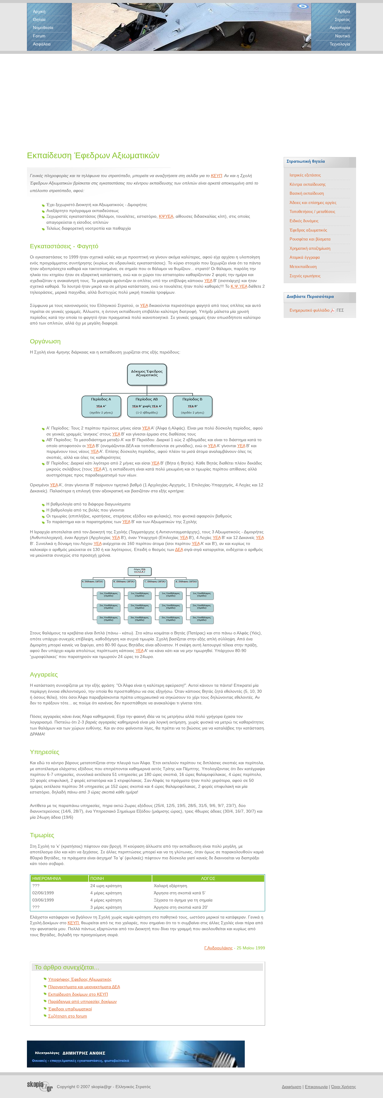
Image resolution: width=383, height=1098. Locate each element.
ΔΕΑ (179, 549)
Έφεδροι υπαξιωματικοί (70, 1008)
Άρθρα (344, 11)
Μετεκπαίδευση (303, 266)
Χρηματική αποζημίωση (310, 248)
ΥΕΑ (208, 280)
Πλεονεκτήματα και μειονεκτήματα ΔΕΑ (84, 986)
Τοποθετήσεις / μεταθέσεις (312, 211)
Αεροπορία (340, 27)
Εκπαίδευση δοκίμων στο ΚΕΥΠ (78, 994)
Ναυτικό (342, 35)
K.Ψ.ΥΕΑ (239, 286)
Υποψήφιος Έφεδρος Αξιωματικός (80, 979)
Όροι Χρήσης (343, 1086)
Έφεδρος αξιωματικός (308, 230)
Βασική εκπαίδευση (307, 193)
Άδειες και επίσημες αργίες (313, 202)
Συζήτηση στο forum (67, 1016)
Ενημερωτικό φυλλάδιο (309, 310)
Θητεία (39, 19)
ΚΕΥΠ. (74, 922)
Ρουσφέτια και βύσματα (310, 239)
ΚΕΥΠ (216, 175)
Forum (39, 35)
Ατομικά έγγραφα (305, 257)
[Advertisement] (191, 96)
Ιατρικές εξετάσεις (305, 175)
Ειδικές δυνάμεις (304, 221)
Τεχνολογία (340, 44)
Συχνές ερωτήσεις (305, 276)
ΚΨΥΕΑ (166, 216)
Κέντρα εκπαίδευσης (308, 184)
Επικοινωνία (316, 1086)
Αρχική (39, 11)
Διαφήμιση (291, 1086)
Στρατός (342, 19)
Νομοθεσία (43, 27)
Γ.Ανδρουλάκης (218, 947)
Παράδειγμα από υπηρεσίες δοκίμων (82, 1001)
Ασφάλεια (42, 44)
